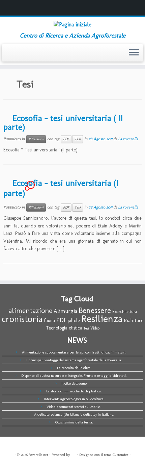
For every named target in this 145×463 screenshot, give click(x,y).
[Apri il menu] (134, 53)
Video (94, 328)
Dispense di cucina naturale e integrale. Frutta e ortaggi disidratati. (73, 375)
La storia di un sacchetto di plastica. (74, 391)
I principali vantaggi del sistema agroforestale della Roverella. (74, 360)
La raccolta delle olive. (74, 368)
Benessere (95, 310)
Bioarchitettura (124, 311)
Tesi (78, 139)
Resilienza (101, 319)
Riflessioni (36, 139)
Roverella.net (38, 455)
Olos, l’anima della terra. (74, 422)
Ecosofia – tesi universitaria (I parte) (60, 188)
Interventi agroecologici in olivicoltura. (74, 399)
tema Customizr (116, 455)
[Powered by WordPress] (73, 453)
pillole (74, 320)
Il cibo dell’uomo (74, 383)
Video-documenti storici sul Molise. (74, 407)
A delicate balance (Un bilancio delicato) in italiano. (74, 414)
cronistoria (22, 319)
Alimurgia (65, 311)
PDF (66, 139)
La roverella (128, 139)
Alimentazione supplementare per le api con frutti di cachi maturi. (74, 352)
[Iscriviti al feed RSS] (7, 55)
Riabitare (133, 320)
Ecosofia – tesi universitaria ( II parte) (63, 122)
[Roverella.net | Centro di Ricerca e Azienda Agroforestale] (72, 25)
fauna (49, 320)
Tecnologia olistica (64, 328)
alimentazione (30, 310)
